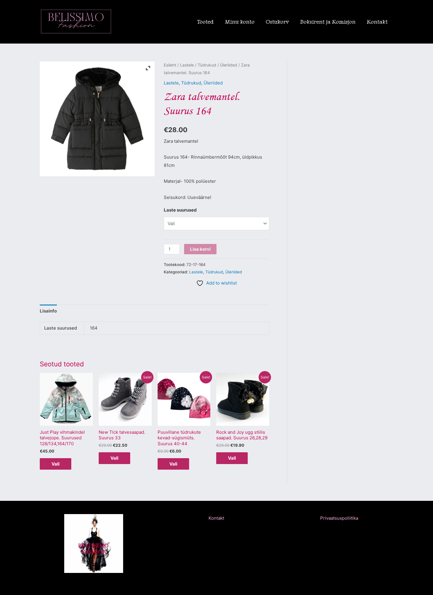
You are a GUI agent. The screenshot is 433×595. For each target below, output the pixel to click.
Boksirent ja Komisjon (328, 21)
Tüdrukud (207, 65)
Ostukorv (277, 21)
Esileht (170, 65)
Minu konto (239, 21)
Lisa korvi (200, 249)
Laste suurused (180, 210)
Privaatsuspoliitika (339, 518)
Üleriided (228, 65)
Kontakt (377, 21)
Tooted (205, 21)
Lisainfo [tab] (48, 311)
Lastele (187, 65)
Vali (56, 464)
